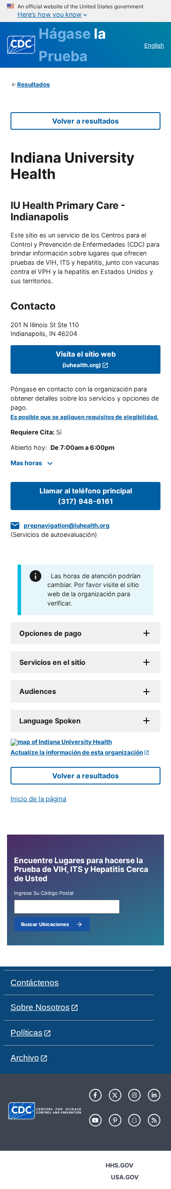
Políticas (27, 1032)
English (154, 45)
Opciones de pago (50, 633)
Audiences (37, 691)
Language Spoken (50, 720)
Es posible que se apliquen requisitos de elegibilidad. (85, 417)
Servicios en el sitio (52, 662)
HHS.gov (119, 1165)
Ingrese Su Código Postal (44, 893)
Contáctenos (35, 982)
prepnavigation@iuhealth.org (67, 525)
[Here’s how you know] (85, 11)
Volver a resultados (85, 121)
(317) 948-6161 (85, 496)
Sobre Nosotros (40, 1007)
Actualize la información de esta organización (77, 752)
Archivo (25, 1057)
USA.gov (125, 1177)
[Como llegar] (85, 742)
